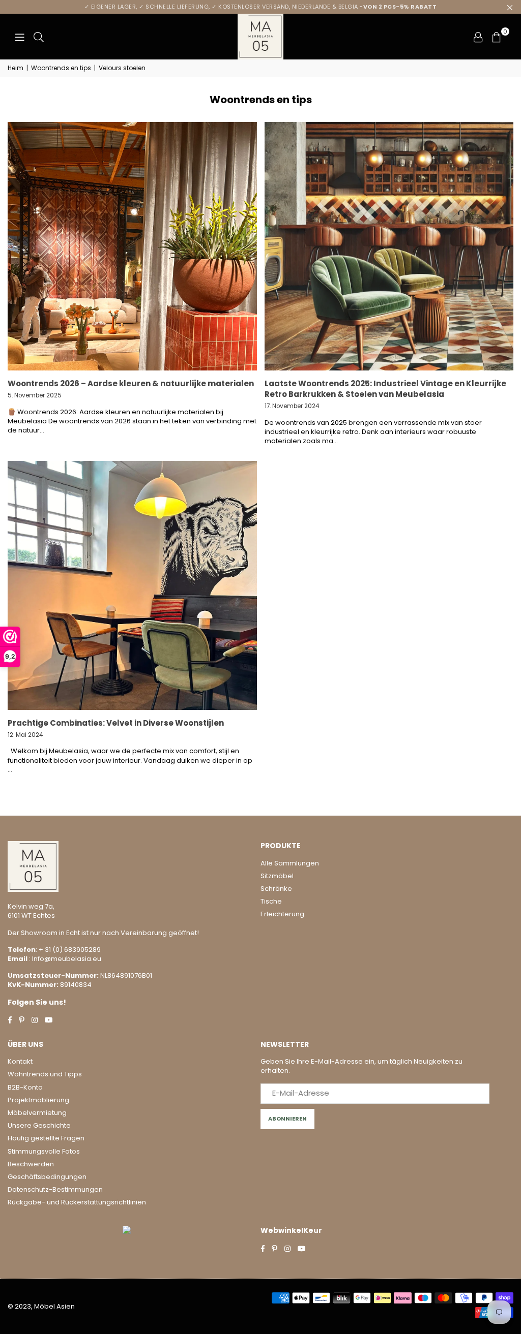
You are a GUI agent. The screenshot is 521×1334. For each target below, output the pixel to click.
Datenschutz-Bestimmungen (55, 1189)
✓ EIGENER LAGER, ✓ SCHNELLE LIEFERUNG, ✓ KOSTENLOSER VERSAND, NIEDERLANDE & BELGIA (260, 7)
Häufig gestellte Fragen (46, 1138)
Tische (271, 901)
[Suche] (38, 36)
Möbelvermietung (37, 1113)
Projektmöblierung (38, 1100)
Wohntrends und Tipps (45, 1074)
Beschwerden (31, 1164)
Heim (15, 68)
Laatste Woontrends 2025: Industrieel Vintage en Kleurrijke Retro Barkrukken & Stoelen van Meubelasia (385, 388)
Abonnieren (287, 1118)
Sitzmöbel (277, 876)
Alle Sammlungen (289, 863)
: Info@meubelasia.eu (64, 959)
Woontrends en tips (61, 68)
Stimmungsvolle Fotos (44, 1151)
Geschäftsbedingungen (47, 1177)
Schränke (276, 888)
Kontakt (20, 1061)
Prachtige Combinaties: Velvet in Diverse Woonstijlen (116, 723)
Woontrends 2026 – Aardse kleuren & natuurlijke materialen (131, 383)
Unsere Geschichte (39, 1125)
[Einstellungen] (478, 36)
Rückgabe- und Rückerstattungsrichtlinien (77, 1202)
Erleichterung (282, 914)
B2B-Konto (25, 1087)
